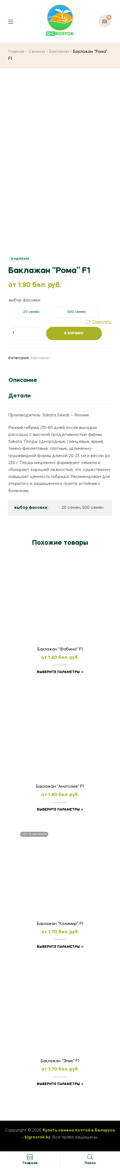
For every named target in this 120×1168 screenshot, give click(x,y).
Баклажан (59, 52)
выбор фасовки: (25, 300)
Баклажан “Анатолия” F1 (60, 787)
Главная (16, 52)
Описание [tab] (22, 380)
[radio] (31, 312)
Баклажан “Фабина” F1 (60, 649)
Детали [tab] (19, 396)
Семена (36, 52)
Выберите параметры (58, 672)
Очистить (102, 322)
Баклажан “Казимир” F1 (60, 924)
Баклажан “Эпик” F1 (60, 1061)
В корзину (74, 333)
